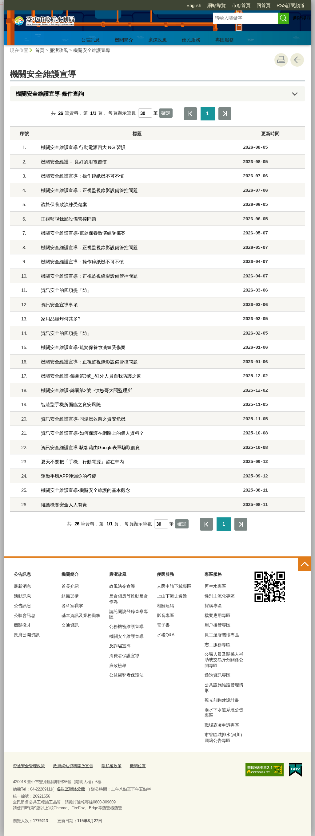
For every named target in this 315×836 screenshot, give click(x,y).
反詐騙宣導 (120, 645)
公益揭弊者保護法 (126, 675)
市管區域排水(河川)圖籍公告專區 (223, 737)
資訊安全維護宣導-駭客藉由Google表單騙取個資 (90, 447)
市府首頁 (241, 5)
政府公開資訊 (27, 634)
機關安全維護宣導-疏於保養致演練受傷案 (83, 233)
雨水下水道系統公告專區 (224, 712)
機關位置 (138, 765)
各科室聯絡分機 (71, 789)
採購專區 (213, 605)
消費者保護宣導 (124, 655)
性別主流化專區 (220, 596)
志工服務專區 (217, 644)
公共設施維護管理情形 (224, 687)
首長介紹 (70, 586)
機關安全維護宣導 (91, 50)
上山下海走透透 (172, 596)
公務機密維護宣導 (126, 626)
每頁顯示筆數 (122, 113)
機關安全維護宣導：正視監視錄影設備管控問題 (89, 190)
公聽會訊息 (24, 615)
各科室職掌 (72, 605)
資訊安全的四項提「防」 (66, 290)
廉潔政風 (157, 39)
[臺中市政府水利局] (101, 22)
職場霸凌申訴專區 (222, 725)
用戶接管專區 (217, 624)
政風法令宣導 (122, 586)
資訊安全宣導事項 (59, 304)
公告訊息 (90, 39)
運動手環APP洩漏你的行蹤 (68, 476)
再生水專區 (215, 586)
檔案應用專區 (217, 615)
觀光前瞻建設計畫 (222, 700)
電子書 (163, 624)
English (193, 5)
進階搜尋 (302, 18)
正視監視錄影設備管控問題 (68, 219)
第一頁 (190, 113)
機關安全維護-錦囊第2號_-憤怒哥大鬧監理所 (86, 390)
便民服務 (191, 39)
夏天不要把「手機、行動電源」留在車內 (82, 461)
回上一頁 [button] (297, 60)
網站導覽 (216, 5)
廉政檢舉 (117, 665)
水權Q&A (165, 634)
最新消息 (22, 586)
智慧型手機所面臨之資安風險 (71, 404)
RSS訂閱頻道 (291, 5)
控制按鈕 (304, 564)
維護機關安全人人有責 (64, 504)
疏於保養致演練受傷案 (64, 204)
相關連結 (165, 605)
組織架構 (70, 596)
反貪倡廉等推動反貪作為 (128, 599)
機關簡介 (124, 39)
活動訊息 (22, 596)
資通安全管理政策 (29, 765)
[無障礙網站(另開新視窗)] (264, 769)
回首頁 (263, 5)
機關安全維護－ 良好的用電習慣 (74, 161)
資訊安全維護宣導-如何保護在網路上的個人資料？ (92, 433)
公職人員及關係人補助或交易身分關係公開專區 (224, 660)
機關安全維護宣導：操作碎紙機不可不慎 (82, 176)
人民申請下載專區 (174, 586)
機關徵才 (22, 624)
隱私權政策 (112, 765)
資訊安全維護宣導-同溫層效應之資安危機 (83, 419)
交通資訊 (70, 624)
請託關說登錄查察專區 (128, 614)
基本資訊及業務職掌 (81, 615)
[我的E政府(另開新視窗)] (295, 770)
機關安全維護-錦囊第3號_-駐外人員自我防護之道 (91, 376)
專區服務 (224, 39)
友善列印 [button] (281, 60)
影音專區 (165, 615)
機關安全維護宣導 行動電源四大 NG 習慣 (83, 147)
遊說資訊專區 (217, 675)
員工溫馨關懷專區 (222, 634)
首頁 (39, 50)
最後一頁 (224, 113)
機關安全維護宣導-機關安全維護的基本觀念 (85, 490)
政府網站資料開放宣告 (73, 765)
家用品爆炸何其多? (60, 318)
